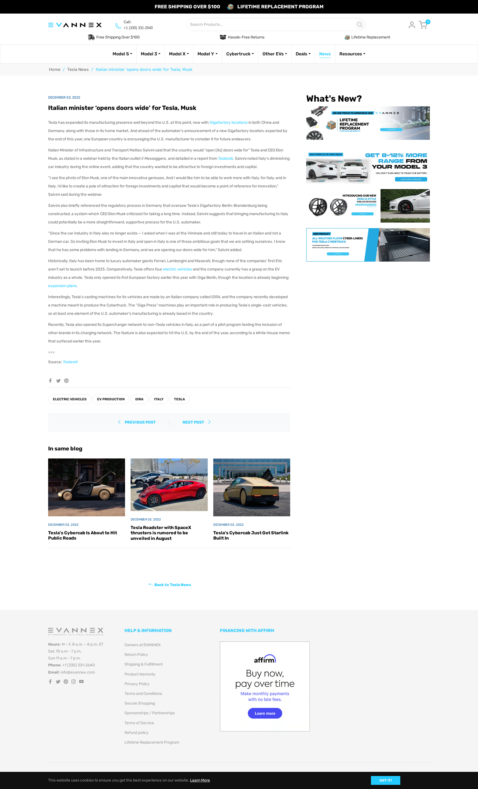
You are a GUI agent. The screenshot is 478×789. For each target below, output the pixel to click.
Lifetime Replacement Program (151, 742)
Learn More (200, 780)
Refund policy (136, 732)
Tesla (179, 399)
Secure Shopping (139, 703)
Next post (194, 422)
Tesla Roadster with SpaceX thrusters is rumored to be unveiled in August (161, 533)
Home (54, 69)
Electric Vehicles (70, 399)
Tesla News (78, 69)
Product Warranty (139, 674)
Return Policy (136, 654)
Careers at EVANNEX (142, 645)
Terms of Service (139, 723)
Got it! (386, 780)
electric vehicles (177, 269)
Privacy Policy (137, 684)
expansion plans (62, 285)
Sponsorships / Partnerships (149, 713)
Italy (158, 399)
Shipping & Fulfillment (143, 664)
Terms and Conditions (143, 693)
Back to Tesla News (172, 584)
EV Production (111, 399)
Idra (139, 399)
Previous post (140, 422)
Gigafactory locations (229, 122)
